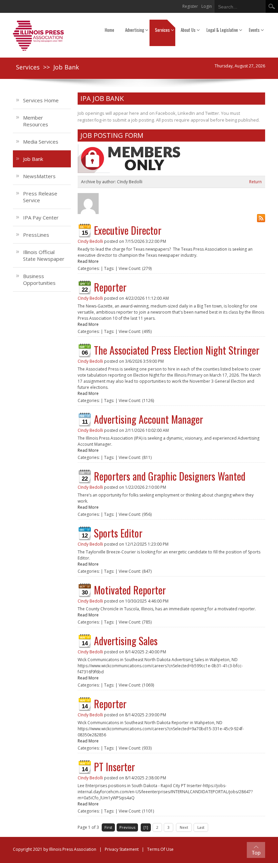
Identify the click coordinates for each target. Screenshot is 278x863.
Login (206, 6)
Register (190, 6)
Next (184, 827)
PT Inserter (114, 766)
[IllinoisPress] (38, 35)
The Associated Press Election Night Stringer (176, 350)
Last (200, 827)
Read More (88, 261)
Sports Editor (118, 533)
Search (271, 6)
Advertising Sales (126, 640)
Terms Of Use (160, 849)
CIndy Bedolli (90, 241)
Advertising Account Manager (148, 419)
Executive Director (127, 230)
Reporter (110, 287)
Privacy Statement (122, 849)
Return (255, 182)
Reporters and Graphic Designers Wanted (169, 476)
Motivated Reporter (130, 589)
